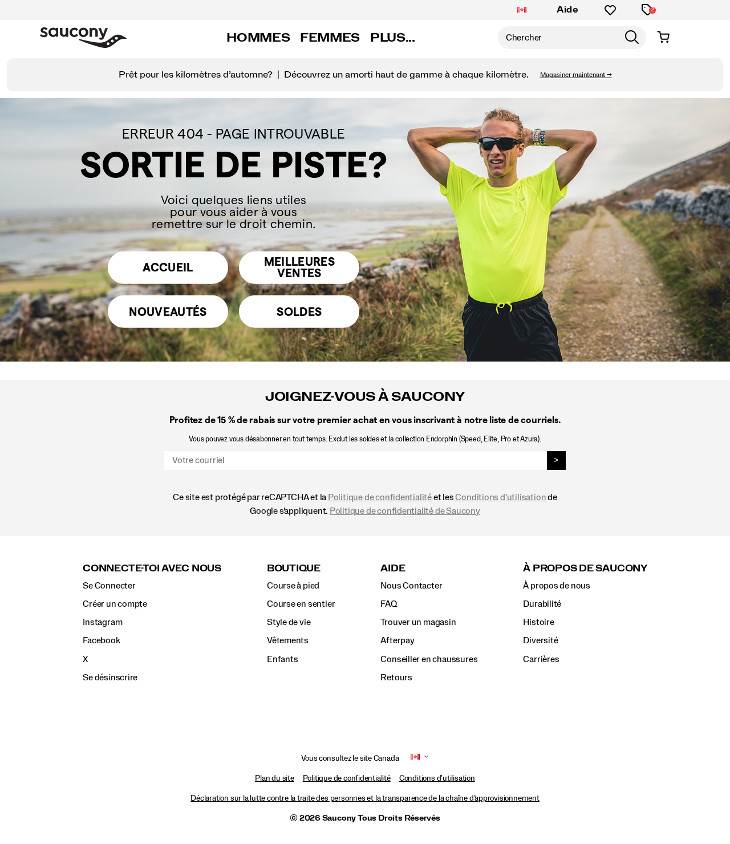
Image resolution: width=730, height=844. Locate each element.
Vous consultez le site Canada (350, 758)
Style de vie (288, 622)
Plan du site (274, 778)
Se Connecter (109, 585)
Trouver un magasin (418, 622)
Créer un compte (115, 603)
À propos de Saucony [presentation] (585, 568)
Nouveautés (167, 311)
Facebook (101, 640)
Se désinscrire (110, 677)
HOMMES (258, 37)
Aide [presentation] (392, 568)
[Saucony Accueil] (83, 38)
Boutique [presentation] (294, 568)
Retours (396, 677)
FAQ (388, 603)
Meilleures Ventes (299, 266)
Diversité (540, 640)
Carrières (541, 659)
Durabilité (542, 603)
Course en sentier (301, 603)
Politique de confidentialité (380, 497)
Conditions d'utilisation (500, 497)
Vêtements (288, 640)
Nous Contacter (411, 585)
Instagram (102, 622)
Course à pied (293, 585)
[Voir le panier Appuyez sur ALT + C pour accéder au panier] (663, 37)
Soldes (299, 311)
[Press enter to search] (632, 37)
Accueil (168, 267)
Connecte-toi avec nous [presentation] (152, 568)
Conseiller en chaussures (428, 659)
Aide (567, 9)
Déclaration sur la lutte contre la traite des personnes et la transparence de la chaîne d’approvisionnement (365, 798)
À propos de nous (556, 585)
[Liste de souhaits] (610, 10)
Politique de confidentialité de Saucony (405, 511)
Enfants (282, 659)
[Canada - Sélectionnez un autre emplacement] (521, 10)
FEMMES (330, 37)
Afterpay (397, 640)
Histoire (538, 622)
